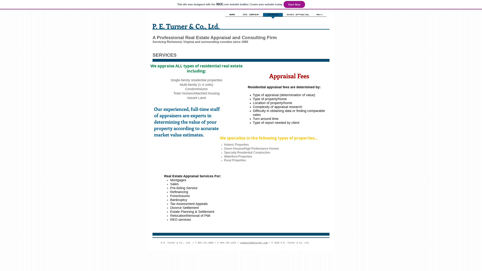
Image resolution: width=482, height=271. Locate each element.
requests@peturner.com (254, 243)
